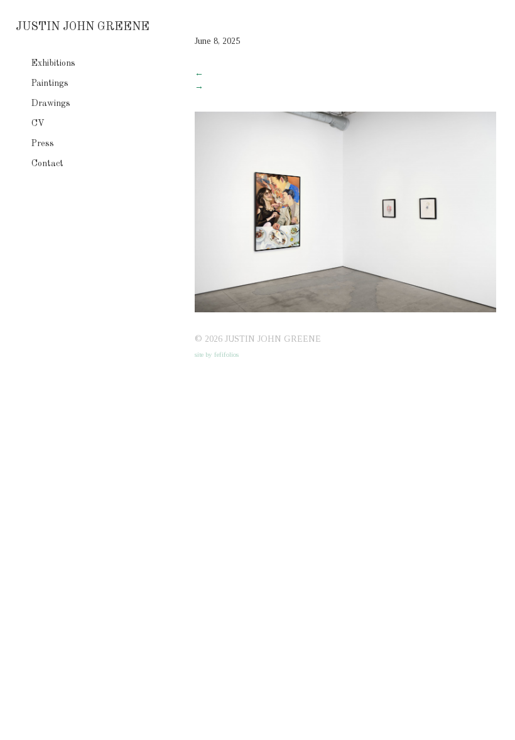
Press (42, 143)
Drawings (50, 103)
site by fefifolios (217, 354)
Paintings (49, 83)
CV (38, 123)
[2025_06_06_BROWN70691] (345, 309)
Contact (47, 163)
